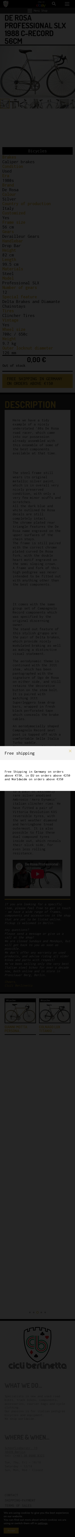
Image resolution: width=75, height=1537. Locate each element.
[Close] (70, 751)
